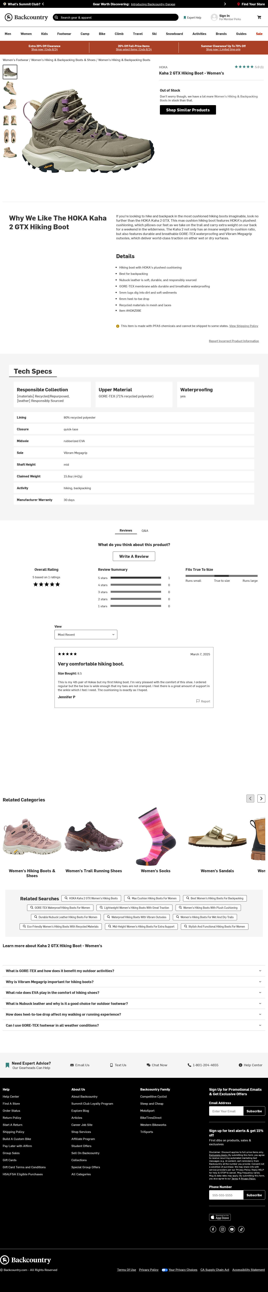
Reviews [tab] (126, 530)
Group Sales (11, 1153)
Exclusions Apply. (218, 1154)
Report (205, 701)
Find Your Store (253, 4)
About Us (78, 1089)
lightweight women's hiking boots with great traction (136, 908)
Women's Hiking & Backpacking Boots (124, 59)
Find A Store (11, 1103)
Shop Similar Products (188, 109)
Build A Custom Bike (17, 1139)
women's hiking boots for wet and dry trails (207, 917)
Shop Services (81, 1132)
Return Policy (12, 1117)
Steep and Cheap (151, 1103)
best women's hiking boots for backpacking (217, 898)
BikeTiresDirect (150, 1117)
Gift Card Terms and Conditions (24, 1167)
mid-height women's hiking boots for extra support (143, 926)
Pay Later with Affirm (17, 1146)
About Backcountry (84, 1096)
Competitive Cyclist (153, 1096)
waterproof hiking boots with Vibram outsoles (138, 917)
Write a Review (134, 556)
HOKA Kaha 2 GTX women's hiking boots (93, 898)
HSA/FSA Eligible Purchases (23, 1174)
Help (6, 1089)
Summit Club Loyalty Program (92, 1103)
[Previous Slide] (43, 3)
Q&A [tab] (145, 530)
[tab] (33, 371)
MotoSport (147, 1110)
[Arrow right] (261, 798)
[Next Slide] (225, 3)
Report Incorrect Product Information (234, 341)
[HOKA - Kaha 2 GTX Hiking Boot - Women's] (10, 72)
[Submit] (56, 17)
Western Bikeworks (153, 1124)
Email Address (220, 1103)
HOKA (163, 67)
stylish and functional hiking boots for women (217, 926)
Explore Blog (80, 1110)
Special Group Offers (85, 1167)
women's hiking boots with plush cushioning (210, 908)
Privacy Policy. (248, 1178)
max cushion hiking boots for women (154, 898)
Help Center (11, 1096)
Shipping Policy (13, 1132)
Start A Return (12, 1124)
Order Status (11, 1110)
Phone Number (220, 1187)
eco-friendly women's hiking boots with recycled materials (62, 926)
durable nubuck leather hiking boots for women (68, 917)
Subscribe (254, 1111)
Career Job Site (81, 1124)
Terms (235, 1178)
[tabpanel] (134, 443)
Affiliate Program (83, 1139)
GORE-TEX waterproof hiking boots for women (62, 908)
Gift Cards (9, 1160)
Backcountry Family (155, 1089)
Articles (76, 1117)
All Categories (81, 1174)
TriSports (146, 1132)
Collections (79, 1160)
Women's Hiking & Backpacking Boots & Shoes (63, 59)
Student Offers (81, 1146)
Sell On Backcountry (85, 1153)
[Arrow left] (250, 798)
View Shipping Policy (243, 325)
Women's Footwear (15, 59)
